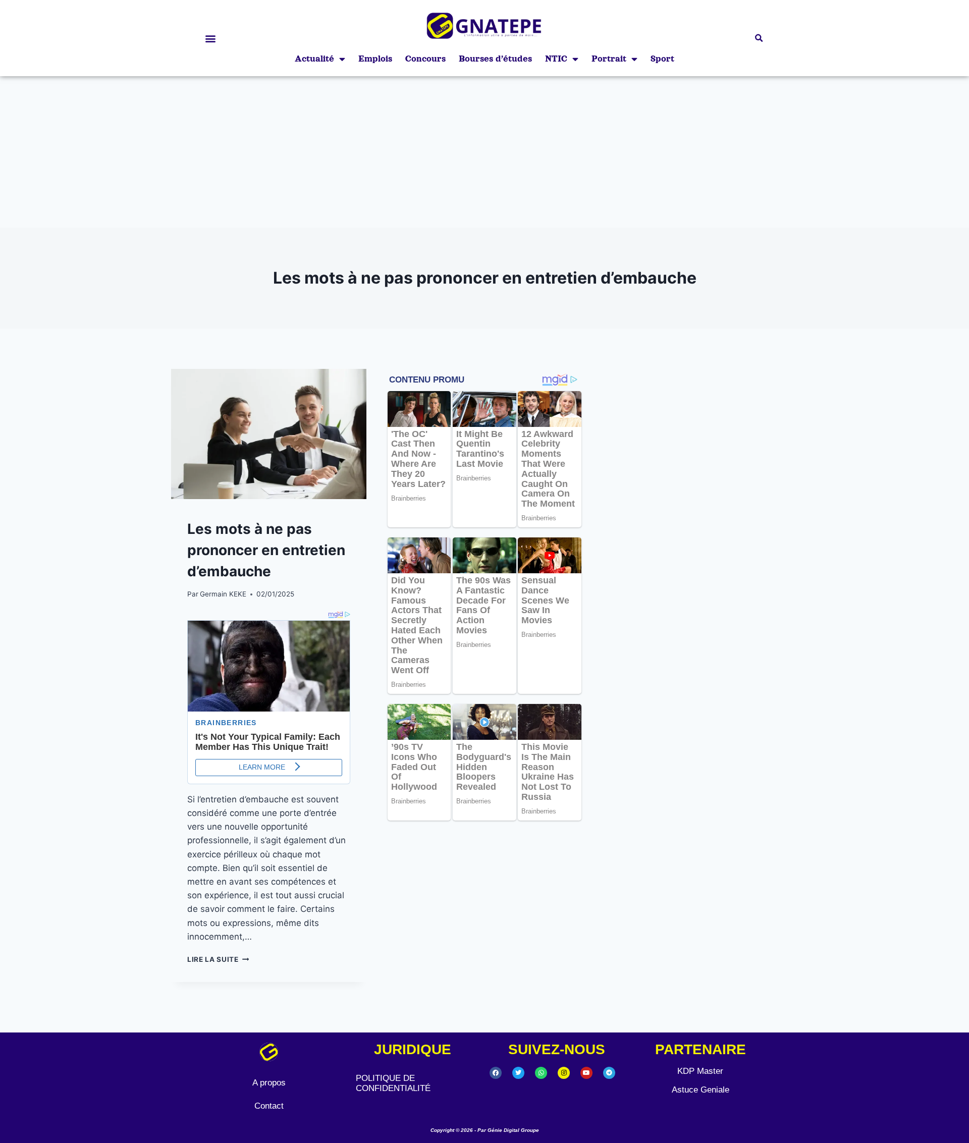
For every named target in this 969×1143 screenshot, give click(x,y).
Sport (662, 59)
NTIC (556, 59)
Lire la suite (218, 959)
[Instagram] (564, 1073)
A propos (269, 1082)
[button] (210, 38)
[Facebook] (496, 1073)
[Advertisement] (484, 152)
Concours (425, 59)
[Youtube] (586, 1073)
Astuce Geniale (700, 1090)
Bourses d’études (495, 59)
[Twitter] (518, 1073)
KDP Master (700, 1071)
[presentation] (268, 434)
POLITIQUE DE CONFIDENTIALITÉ (393, 1083)
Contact (269, 1106)
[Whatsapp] (541, 1073)
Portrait (608, 59)
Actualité (314, 59)
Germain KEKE (223, 594)
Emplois (375, 59)
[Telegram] (609, 1073)
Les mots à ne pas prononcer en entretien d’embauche (266, 550)
